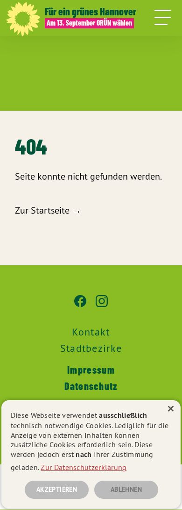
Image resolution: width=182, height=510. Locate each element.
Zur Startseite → (48, 210)
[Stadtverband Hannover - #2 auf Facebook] (80, 305)
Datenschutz (90, 386)
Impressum (91, 369)
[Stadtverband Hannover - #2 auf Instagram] (101, 305)
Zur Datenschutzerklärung (83, 467)
